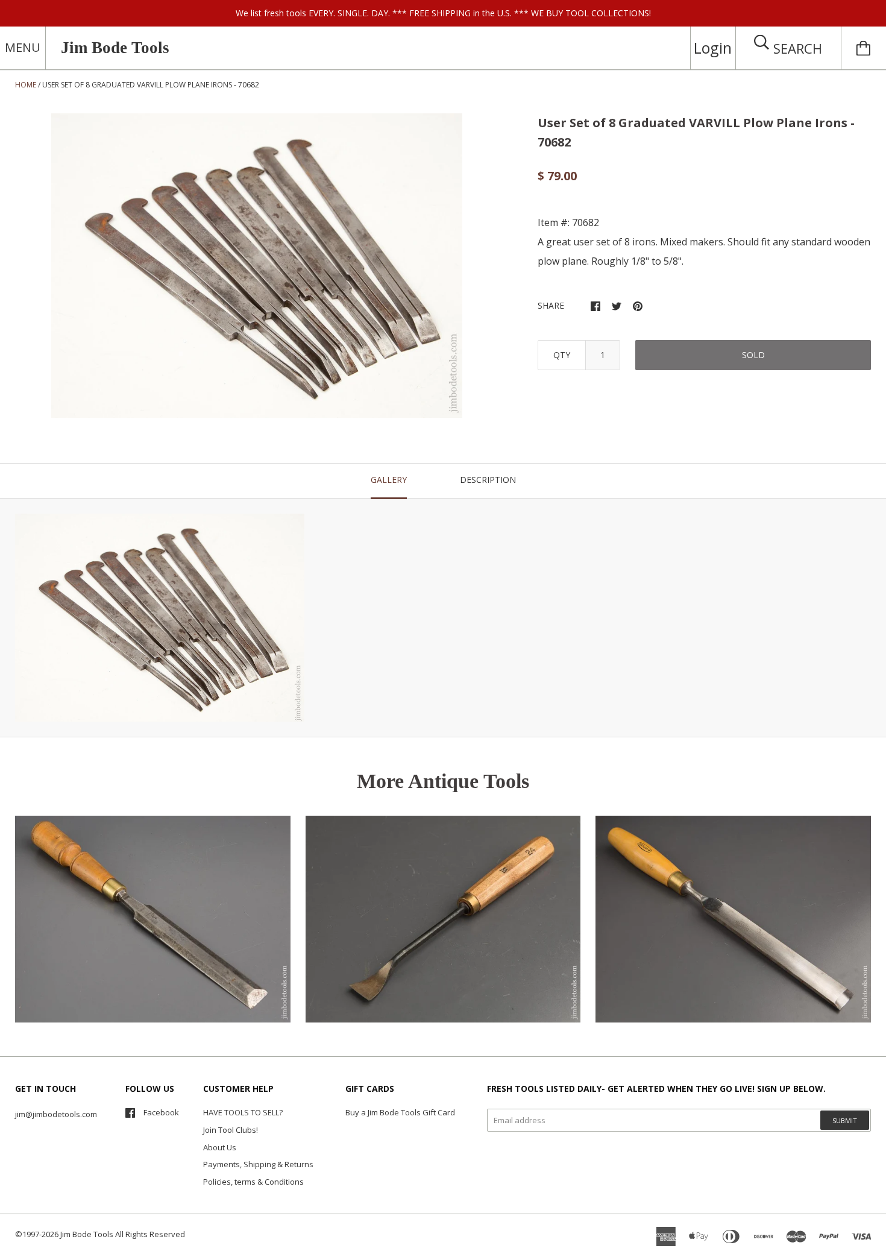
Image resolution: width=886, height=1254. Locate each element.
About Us (219, 1147)
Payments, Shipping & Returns (258, 1164)
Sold (753, 355)
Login (713, 47)
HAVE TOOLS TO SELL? (243, 1112)
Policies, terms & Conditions (253, 1181)
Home (25, 85)
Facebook (161, 1112)
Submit (844, 1120)
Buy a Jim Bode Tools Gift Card (400, 1112)
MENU (22, 47)
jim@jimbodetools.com (56, 1114)
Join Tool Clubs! (230, 1129)
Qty (561, 355)
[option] (256, 265)
